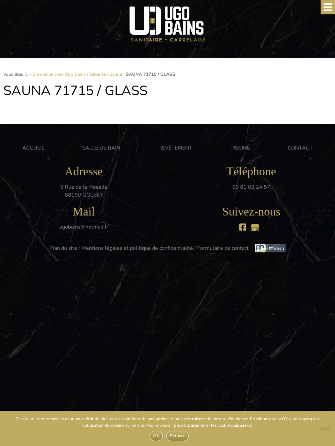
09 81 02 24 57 (251, 187)
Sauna (116, 74)
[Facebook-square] (243, 227)
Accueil (33, 147)
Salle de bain (101, 147)
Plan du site (63, 248)
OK (156, 436)
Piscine (240, 147)
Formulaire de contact (223, 248)
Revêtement (175, 147)
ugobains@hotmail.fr (83, 227)
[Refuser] (325, 427)
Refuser (177, 436)
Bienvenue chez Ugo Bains (59, 74)
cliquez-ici (242, 425)
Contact (300, 147)
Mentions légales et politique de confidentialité (137, 248)
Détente (98, 74)
